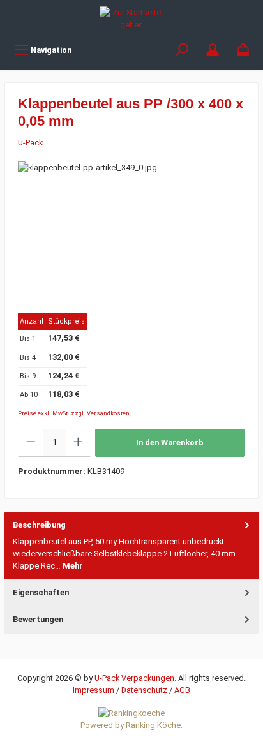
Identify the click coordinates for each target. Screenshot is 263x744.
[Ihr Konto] (212, 50)
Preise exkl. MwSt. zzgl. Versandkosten (74, 413)
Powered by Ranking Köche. (131, 725)
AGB (182, 690)
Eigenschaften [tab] (41, 592)
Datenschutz (144, 690)
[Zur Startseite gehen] (131, 18)
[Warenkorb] (243, 50)
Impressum (93, 690)
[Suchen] (182, 50)
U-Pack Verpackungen (134, 678)
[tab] (131, 546)
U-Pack (30, 142)
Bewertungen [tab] (38, 619)
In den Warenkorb (170, 442)
